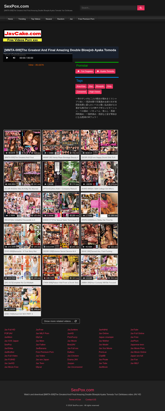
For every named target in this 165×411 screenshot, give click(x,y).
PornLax (103, 352)
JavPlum (134, 341)
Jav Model (103, 345)
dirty (109, 86)
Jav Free (134, 337)
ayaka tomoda (107, 71)
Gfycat (39, 367)
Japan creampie (106, 337)
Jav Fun (134, 359)
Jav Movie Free (11, 367)
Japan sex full (136, 356)
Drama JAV (72, 359)
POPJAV (8, 333)
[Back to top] (156, 403)
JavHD (70, 333)
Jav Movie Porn (137, 348)
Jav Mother (104, 341)
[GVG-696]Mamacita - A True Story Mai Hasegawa (20, 252)
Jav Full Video (11, 356)
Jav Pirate (103, 359)
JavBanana (41, 348)
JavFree (39, 330)
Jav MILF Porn (42, 333)
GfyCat (39, 337)
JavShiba (8, 348)
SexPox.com (16, 6)
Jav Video (40, 356)
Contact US (91, 400)
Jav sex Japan (42, 359)
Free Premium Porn (86, 19)
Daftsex (70, 352)
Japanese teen (137, 345)
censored (81, 92)
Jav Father (41, 345)
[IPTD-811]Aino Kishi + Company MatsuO (60, 189)
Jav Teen (40, 363)
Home (10, 19)
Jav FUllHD (9, 359)
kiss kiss (81, 86)
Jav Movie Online (138, 352)
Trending (22, 19)
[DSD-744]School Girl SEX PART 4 (19, 314)
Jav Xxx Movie (105, 348)
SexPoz (8, 345)
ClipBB (102, 356)
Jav (71, 19)
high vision (94, 92)
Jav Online (104, 333)
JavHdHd (103, 330)
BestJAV (71, 345)
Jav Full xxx (72, 348)
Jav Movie (72, 341)
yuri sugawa (86, 71)
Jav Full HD (9, 330)
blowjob (100, 86)
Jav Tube (103, 363)
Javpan (70, 363)
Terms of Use (75, 400)
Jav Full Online (137, 333)
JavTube (134, 330)
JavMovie (103, 367)
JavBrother (9, 352)
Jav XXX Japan (11, 341)
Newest (49, 19)
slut (91, 86)
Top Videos (35, 19)
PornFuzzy (72, 337)
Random (60, 19)
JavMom (8, 337)
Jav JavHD (9, 363)
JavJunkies (72, 330)
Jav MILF (134, 363)
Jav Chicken (73, 356)
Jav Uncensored (74, 367)
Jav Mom (40, 341)
